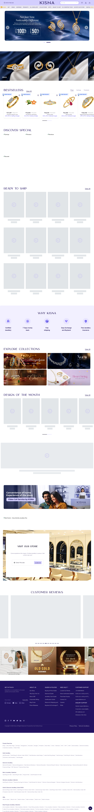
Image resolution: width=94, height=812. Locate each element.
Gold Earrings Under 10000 (42, 789)
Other (22, 703)
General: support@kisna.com (82, 707)
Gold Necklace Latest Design (36, 755)
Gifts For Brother (45, 799)
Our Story (32, 691)
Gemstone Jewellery (8, 747)
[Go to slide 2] (50, 42)
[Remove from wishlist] (88, 220)
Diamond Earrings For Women (21, 782)
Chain (52, 745)
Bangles (36, 745)
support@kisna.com (80, 700)
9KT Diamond (15, 767)
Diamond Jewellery (84, 745)
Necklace (58, 745)
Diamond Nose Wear (24, 767)
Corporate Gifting (34, 700)
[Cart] (89, 3)
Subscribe (25, 700)
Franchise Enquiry (65, 697)
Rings (4, 745)
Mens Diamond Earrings (66, 765)
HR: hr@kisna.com (80, 712)
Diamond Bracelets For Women (80, 765)
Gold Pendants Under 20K (20, 791)
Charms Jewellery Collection (78, 807)
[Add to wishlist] (19, 94)
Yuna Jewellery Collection (51, 807)
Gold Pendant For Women (35, 782)
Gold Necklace (79, 755)
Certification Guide (50, 700)
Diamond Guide (49, 694)
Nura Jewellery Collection (22, 807)
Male (16, 703)
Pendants (41, 745)
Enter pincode (9, 2)
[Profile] (86, 3)
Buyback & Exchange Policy (52, 706)
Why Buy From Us (34, 694)
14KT (66, 745)
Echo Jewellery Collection (8, 807)
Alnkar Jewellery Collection (41, 811)
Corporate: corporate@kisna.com (82, 709)
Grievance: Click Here (80, 715)
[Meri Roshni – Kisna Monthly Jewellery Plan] (47, 539)
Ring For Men (26, 774)
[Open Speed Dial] (90, 808)
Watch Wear (17, 747)
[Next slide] (86, 27)
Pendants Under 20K (8, 791)
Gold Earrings (60, 755)
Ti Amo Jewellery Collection (72, 809)
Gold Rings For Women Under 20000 (19, 755)
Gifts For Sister (6, 799)
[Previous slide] (7, 27)
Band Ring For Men (17, 774)
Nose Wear (47, 745)
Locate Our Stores (65, 691)
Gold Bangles (20, 757)
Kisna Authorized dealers (67, 694)
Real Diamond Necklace (29, 765)
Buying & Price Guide (51, 691)
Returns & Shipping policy (52, 703)
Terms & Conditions (84, 726)
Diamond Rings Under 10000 (9, 789)
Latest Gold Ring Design (49, 755)
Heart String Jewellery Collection (36, 807)
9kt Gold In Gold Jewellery (9, 757)
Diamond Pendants (7, 765)
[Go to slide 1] (45, 42)
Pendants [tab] (86, 88)
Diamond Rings (6, 767)
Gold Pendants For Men (36, 774)
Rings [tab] (72, 88)
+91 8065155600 (79, 691)
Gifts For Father (21, 799)
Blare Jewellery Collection (64, 807)
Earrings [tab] (79, 88)
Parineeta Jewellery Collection (28, 809)
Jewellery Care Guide (50, 697)
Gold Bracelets (6, 755)
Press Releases (34, 706)
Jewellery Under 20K (67, 789)
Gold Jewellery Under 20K (79, 789)
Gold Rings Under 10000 (55, 789)
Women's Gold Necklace (76, 782)
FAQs (61, 706)
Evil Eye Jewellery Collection (42, 809)
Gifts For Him (14, 799)
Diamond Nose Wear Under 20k (35, 791)
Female (9, 703)
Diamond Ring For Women (53, 765)
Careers (62, 703)
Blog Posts (32, 703)
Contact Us (63, 700)
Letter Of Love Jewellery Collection (11, 809)
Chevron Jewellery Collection (27, 811)
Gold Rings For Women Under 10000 (25, 789)
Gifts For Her (38, 799)
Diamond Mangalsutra (18, 765)
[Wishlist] (82, 3)
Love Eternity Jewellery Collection (11, 811)
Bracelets (30, 745)
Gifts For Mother (30, 799)
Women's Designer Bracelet (63, 782)
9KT (62, 745)
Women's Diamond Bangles (49, 782)
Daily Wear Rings (10, 745)
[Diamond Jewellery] (47, 453)
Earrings (18, 745)
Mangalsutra (24, 745)
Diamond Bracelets (41, 765)
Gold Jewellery (75, 745)
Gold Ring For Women (69, 755)
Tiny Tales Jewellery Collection (57, 809)
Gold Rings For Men (7, 774)
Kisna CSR (32, 697)
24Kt (69, 745)
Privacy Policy (73, 726)
